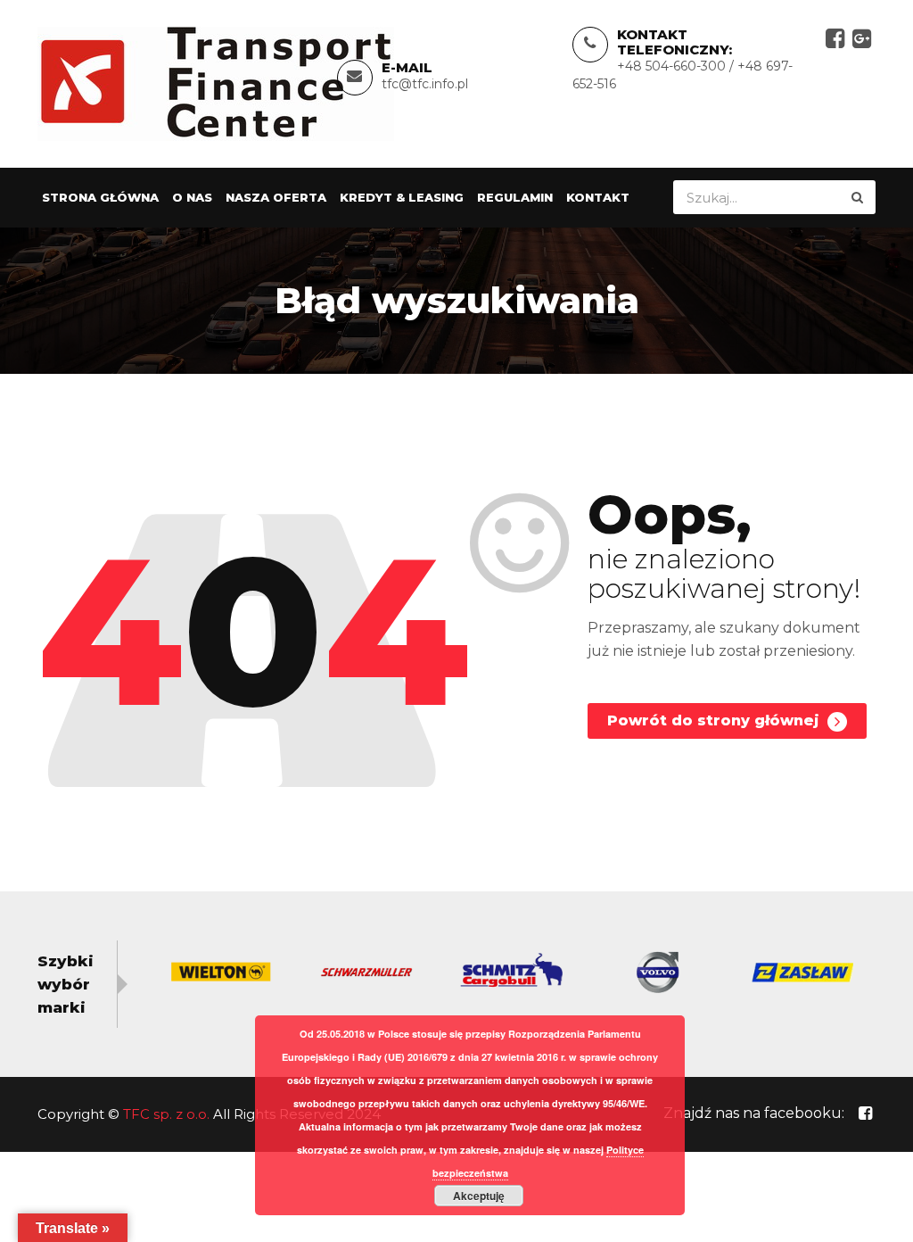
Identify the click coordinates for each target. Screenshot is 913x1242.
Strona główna (100, 197)
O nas (192, 197)
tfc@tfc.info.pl (425, 84)
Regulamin (515, 197)
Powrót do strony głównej (715, 720)
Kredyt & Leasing (402, 197)
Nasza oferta (276, 197)
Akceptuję (479, 1196)
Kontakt (597, 197)
